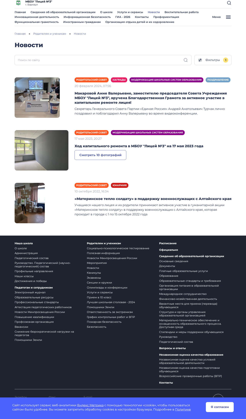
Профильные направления (34, 271)
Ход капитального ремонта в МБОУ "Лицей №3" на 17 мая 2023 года (139, 146)
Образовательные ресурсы (34, 297)
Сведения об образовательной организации (63, 12)
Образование (168, 276)
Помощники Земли (28, 340)
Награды (119, 79)
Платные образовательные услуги (183, 271)
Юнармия (120, 185)
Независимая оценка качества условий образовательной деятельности (187, 361)
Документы (167, 266)
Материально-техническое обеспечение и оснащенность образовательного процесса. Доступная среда (190, 324)
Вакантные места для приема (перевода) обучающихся (188, 305)
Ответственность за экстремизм (110, 312)
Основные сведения (173, 261)
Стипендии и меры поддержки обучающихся (191, 332)
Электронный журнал (30, 292)
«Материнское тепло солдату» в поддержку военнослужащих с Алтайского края (153, 199)
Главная (20, 12)
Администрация (26, 253)
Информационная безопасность (87, 17)
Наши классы (24, 276)
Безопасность (96, 327)
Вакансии (21, 327)
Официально (168, 250)
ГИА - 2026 (122, 17)
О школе (106, 12)
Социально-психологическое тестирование (118, 248)
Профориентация (166, 17)
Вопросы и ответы (172, 348)
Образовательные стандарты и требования (190, 281)
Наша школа (24, 243)
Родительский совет (91, 79)
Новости (154, 12)
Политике (183, 409)
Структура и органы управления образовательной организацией (182, 313)
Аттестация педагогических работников (43, 307)
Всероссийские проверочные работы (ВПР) (190, 376)
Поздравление (218, 79)
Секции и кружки (99, 282)
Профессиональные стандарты (37, 302)
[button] (229, 3)
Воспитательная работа (182, 12)
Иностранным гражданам (82, 22)
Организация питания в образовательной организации (189, 287)
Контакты (142, 17)
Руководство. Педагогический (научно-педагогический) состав (43, 264)
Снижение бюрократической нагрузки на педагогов (44, 333)
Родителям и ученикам (104, 243)
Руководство (168, 337)
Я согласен (220, 407)
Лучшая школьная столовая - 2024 (111, 302)
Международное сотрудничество (183, 294)
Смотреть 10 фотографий (100, 155)
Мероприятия (97, 263)
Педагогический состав (32, 258)
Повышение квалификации (34, 317)
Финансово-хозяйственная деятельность (188, 299)
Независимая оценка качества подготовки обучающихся (189, 369)
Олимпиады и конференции (107, 287)
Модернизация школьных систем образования (166, 79)
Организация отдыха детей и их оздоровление (139, 22)
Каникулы (94, 272)
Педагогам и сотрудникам (34, 287)
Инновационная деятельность (37, 17)
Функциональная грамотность (37, 22)
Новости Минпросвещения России (40, 312)
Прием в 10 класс (99, 297)
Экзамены (94, 277)
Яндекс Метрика (90, 405)
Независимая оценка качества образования (191, 354)
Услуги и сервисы (130, 12)
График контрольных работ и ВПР (111, 317)
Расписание (168, 243)
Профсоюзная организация (34, 322)
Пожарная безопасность (104, 322)
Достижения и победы (31, 281)
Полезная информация (103, 253)
